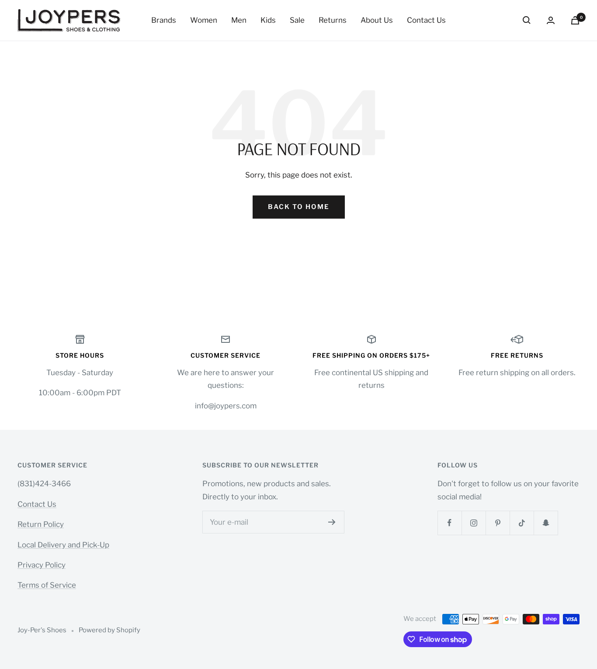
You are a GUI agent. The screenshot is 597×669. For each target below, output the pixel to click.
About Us (377, 20)
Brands (163, 20)
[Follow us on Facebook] (449, 523)
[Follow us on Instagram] (474, 523)
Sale (297, 20)
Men (238, 20)
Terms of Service (46, 585)
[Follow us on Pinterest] (498, 523)
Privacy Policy (41, 565)
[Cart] (575, 20)
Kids (268, 20)
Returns (333, 20)
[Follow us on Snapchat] (546, 523)
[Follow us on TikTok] (522, 523)
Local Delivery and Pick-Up (63, 544)
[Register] (332, 522)
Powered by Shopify (109, 630)
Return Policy (40, 524)
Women (203, 20)
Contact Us (426, 20)
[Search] (527, 20)
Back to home (299, 207)
